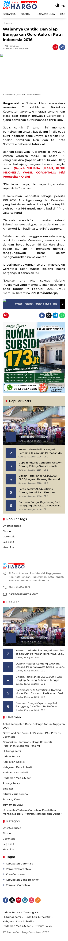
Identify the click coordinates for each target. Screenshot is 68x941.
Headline (8, 547)
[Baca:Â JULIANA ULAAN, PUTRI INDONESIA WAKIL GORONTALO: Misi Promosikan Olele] (34, 172)
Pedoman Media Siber (17, 777)
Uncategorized (12, 525)
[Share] (62, 47)
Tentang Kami (11, 799)
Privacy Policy (11, 783)
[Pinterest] (18, 900)
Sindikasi (8, 788)
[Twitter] (49, 315)
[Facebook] (42, 315)
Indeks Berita (11, 756)
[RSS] (38, 900)
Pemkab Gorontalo (18, 885)
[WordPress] (25, 900)
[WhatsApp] (62, 315)
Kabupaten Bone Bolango (22, 879)
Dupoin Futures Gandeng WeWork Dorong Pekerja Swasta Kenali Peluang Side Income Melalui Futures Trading (40, 464)
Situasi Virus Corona (15, 794)
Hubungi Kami (12, 751)
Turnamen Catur (13, 804)
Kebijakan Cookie (14, 761)
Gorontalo (9, 536)
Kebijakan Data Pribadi (17, 767)
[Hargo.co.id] (20, 5)
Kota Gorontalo (15, 874)
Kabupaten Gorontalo (19, 863)
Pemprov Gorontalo (18, 869)
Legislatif (8, 541)
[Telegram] (55, 315)
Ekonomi (8, 531)
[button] (57, 5)
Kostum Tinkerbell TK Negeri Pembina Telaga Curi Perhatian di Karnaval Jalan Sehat (39, 451)
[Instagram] (31, 900)
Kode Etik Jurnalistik (16, 772)
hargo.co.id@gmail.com (23, 593)
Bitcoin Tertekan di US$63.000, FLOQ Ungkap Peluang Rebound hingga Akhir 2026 (39, 477)
